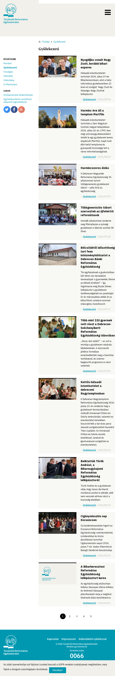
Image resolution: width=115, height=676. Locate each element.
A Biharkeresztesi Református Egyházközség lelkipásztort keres (93, 572)
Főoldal (46, 41)
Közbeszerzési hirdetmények (18, 95)
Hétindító (8, 76)
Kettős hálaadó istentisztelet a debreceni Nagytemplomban (92, 387)
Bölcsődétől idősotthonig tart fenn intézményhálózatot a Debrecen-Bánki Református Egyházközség (98, 257)
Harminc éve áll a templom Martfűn (92, 112)
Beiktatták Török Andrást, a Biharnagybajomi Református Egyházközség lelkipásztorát (92, 470)
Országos (8, 71)
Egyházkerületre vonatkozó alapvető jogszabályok (18, 100)
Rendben (57, 670)
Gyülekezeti (10, 67)
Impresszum (68, 639)
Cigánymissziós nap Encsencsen (94, 518)
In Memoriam (10, 84)
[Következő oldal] (98, 616)
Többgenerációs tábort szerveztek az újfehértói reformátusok (97, 211)
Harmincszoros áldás (95, 168)
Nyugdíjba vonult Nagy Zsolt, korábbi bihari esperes (96, 63)
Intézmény (9, 80)
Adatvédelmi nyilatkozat (93, 639)
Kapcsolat (53, 639)
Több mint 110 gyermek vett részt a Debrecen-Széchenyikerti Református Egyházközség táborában (98, 327)
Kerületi (8, 63)
